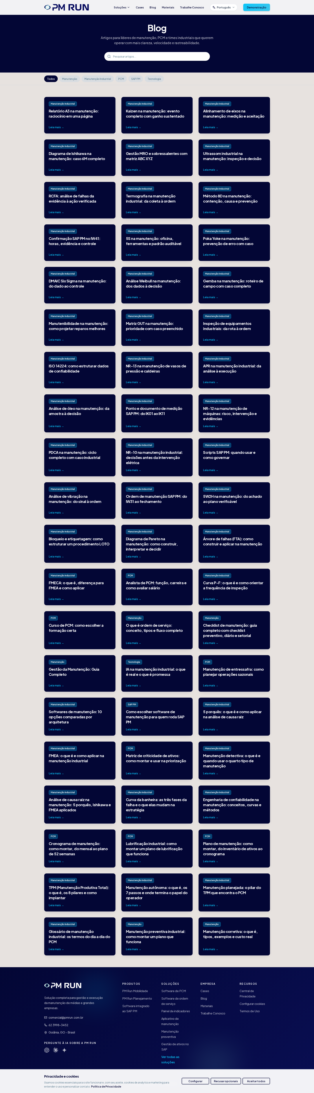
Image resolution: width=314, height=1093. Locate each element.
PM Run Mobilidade (135, 991)
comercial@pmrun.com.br (66, 1017)
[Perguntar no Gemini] (64, 1050)
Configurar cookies (252, 1004)
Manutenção (69, 78)
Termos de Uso (250, 1011)
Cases (140, 7)
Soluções (120, 7)
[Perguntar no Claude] (55, 1050)
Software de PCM (173, 991)
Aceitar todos (256, 1081)
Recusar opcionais (226, 1081)
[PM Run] (66, 7)
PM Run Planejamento (137, 998)
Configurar (195, 1081)
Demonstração (256, 7)
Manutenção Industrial (98, 78)
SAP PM (135, 78)
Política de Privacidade (106, 1086)
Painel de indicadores (175, 1011)
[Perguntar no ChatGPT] (46, 1050)
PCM (121, 78)
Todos (51, 78)
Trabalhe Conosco (192, 7)
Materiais (168, 7)
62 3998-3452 (58, 1025)
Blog (153, 7)
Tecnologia (154, 78)
